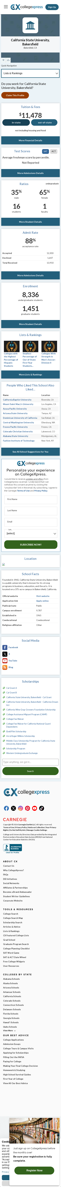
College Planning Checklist (16, 948)
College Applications (13, 1040)
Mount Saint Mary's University (18, 404)
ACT (54, 151)
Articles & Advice (11, 926)
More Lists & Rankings (30, 374)
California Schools (12, 996)
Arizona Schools (11, 987)
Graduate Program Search (16, 944)
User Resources (11, 966)
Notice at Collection (36, 827)
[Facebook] (6, 810)
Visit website (42, 596)
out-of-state (45, 122)
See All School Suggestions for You (30, 451)
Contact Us (8, 866)
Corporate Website (13, 900)
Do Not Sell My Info (17, 830)
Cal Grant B (11, 692)
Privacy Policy (40, 491)
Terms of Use (23, 491)
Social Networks (11, 883)
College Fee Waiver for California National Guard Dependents (28, 725)
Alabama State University (15, 436)
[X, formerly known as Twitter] (13, 810)
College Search (10, 914)
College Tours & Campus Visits (18, 1048)
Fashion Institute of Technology (19, 440)
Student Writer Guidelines (16, 896)
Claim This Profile (15, 95)
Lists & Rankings (11, 931)
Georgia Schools (11, 1018)
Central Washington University (18, 422)
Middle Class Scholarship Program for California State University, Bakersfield (30, 742)
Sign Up (52, 7)
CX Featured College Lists (16, 935)
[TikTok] (41, 810)
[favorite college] (3, 60)
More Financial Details (30, 140)
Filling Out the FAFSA (13, 1057)
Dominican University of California (20, 418)
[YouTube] (34, 810)
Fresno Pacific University (15, 427)
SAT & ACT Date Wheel (14, 957)
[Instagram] (20, 810)
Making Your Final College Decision (20, 1066)
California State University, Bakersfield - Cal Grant (28, 697)
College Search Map (13, 918)
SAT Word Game (11, 953)
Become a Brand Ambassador (17, 892)
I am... (10, 529)
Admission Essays (11, 1044)
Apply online (42, 601)
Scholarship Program (15, 748)
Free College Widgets (14, 961)
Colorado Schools (11, 1000)
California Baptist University (17, 399)
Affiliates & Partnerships (15, 887)
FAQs (5, 874)
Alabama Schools (11, 979)
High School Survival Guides (17, 1074)
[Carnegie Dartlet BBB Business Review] (12, 853)
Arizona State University (15, 413)
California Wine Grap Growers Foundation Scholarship (31, 709)
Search (30, 771)
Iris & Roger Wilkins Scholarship (20, 736)
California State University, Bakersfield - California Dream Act (32, 703)
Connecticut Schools (13, 1005)
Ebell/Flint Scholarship (16, 731)
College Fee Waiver (15, 719)
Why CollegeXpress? (13, 870)
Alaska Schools (10, 983)
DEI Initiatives (10, 879)
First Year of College (13, 1079)
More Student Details (30, 221)
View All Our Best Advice (15, 1083)
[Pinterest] (27, 810)
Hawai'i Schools (11, 1022)
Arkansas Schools (11, 992)
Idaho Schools (10, 1027)
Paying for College (12, 1061)
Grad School (9, 940)
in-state (16, 122)
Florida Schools (10, 1013)
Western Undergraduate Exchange (22, 753)
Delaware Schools (12, 1009)
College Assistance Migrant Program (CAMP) (26, 714)
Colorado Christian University (18, 431)
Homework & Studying (14, 1070)
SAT (45, 151)
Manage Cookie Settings (37, 830)
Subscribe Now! (31, 544)
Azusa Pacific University (15, 408)
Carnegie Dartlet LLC (27, 824)
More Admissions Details (30, 173)
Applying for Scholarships (16, 1052)
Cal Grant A (11, 688)
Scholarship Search (12, 922)
